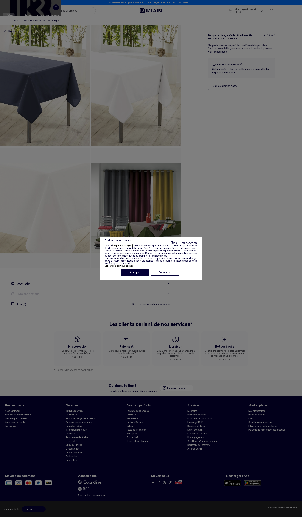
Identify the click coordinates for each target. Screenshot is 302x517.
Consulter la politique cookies (119, 266)
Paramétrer (165, 272)
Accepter (135, 272)
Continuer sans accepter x (118, 240)
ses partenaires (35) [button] (122, 245)
